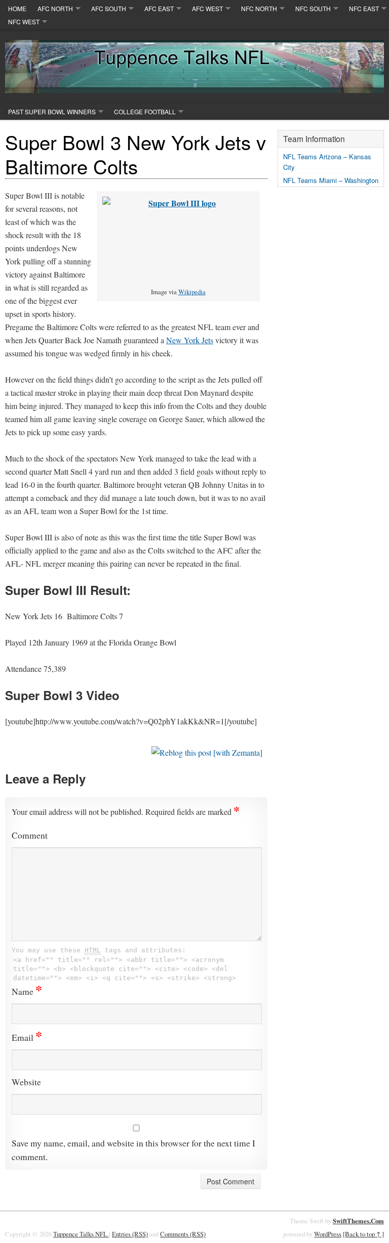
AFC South (108, 8)
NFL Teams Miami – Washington (330, 180)
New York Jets (189, 340)
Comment (30, 835)
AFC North (55, 8)
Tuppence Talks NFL (81, 1233)
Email (27, 1037)
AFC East (159, 8)
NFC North (259, 8)
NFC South (313, 8)
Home (17, 8)
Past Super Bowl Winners (52, 111)
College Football (145, 111)
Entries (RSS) (130, 1233)
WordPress (327, 1233)
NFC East (364, 8)
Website (26, 1082)
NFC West (24, 21)
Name (27, 991)
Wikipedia (192, 291)
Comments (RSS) (183, 1233)
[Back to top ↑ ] (363, 1233)
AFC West (207, 8)
